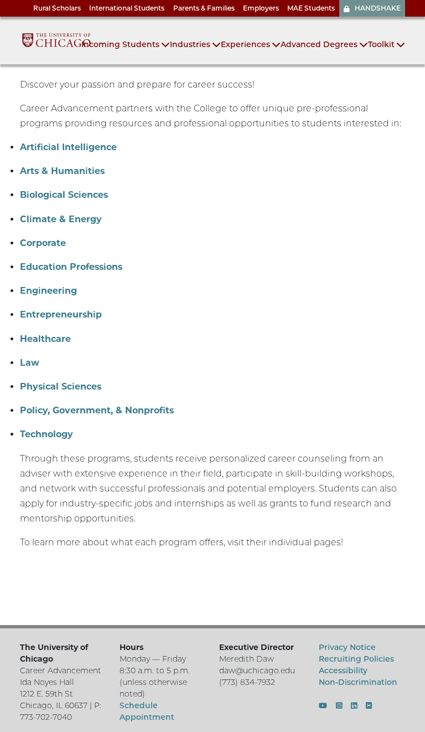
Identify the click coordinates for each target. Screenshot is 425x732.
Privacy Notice (347, 647)
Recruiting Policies (356, 659)
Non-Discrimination (358, 682)
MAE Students (311, 8)
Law (29, 362)
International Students (126, 8)
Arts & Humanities (62, 171)
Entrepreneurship (61, 314)
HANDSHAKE (378, 8)
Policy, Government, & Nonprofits (97, 410)
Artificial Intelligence (68, 147)
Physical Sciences (60, 386)
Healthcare (45, 339)
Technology (46, 434)
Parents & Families (204, 8)
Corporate (43, 243)
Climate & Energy (61, 219)
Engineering (48, 290)
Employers (261, 8)
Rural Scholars (57, 8)
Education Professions (71, 267)
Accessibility (343, 670)
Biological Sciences (64, 195)
